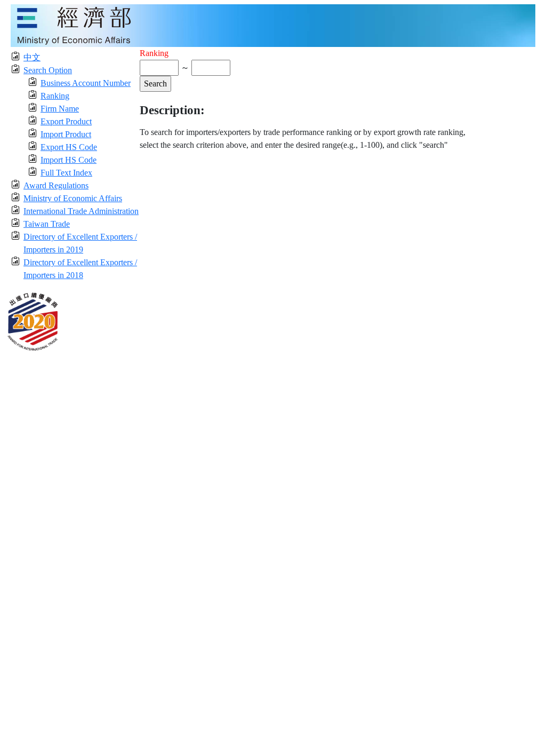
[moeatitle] (273, 24)
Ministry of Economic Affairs (72, 198)
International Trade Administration (81, 211)
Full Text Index (66, 172)
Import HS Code (69, 159)
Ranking (55, 95)
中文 (32, 57)
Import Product (66, 134)
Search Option (47, 70)
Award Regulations (56, 185)
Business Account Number (86, 83)
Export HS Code (69, 147)
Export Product (66, 121)
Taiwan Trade (46, 223)
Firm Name (60, 108)
